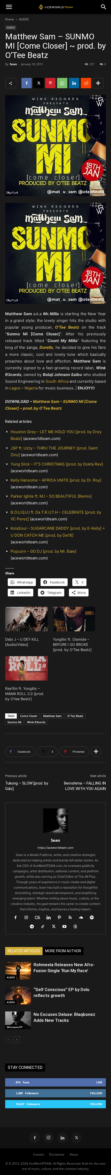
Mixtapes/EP (14, 1027)
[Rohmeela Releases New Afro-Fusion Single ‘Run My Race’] (18, 971)
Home (9, 19)
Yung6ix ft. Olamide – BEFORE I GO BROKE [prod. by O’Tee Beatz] (72, 644)
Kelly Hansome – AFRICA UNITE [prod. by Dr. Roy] (56, 480)
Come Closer (28, 716)
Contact (38, 1154)
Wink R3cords (36, 722)
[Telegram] (34, 927)
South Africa (57, 381)
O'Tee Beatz (75, 716)
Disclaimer (57, 1154)
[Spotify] (94, 918)
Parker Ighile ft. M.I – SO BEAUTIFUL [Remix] (51, 496)
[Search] (104, 7)
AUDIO (24, 19)
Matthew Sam (52, 716)
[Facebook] (26, 83)
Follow (96, 1093)
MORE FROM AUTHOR (63, 951)
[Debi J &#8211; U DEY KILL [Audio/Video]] (26, 619)
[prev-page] (8, 1039)
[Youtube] (66, 927)
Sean (13, 64)
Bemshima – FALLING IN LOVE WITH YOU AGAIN (85, 786)
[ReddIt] (86, 83)
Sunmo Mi (14, 722)
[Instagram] (28, 918)
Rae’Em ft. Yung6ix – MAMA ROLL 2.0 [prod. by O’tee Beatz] (24, 693)
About (73, 1154)
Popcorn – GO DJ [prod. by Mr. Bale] (43, 551)
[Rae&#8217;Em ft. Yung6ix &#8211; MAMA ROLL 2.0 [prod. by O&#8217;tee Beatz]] (26, 668)
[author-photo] (55, 833)
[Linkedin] (74, 83)
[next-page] (16, 1039)
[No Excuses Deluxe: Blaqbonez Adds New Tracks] (18, 1020)
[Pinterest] (50, 83)
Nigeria (31, 388)
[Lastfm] (39, 918)
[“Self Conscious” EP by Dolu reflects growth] (18, 995)
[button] (9, 7)
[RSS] (72, 918)
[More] (98, 83)
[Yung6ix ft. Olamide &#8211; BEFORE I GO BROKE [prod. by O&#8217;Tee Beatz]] (74, 619)
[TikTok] (45, 927)
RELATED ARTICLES (24, 951)
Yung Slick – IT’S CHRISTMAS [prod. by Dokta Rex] (57, 464)
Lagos (15, 388)
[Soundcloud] (83, 918)
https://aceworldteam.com (56, 847)
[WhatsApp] (62, 83)
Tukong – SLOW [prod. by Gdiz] (26, 786)
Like (99, 1082)
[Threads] (77, 927)
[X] (38, 83)
